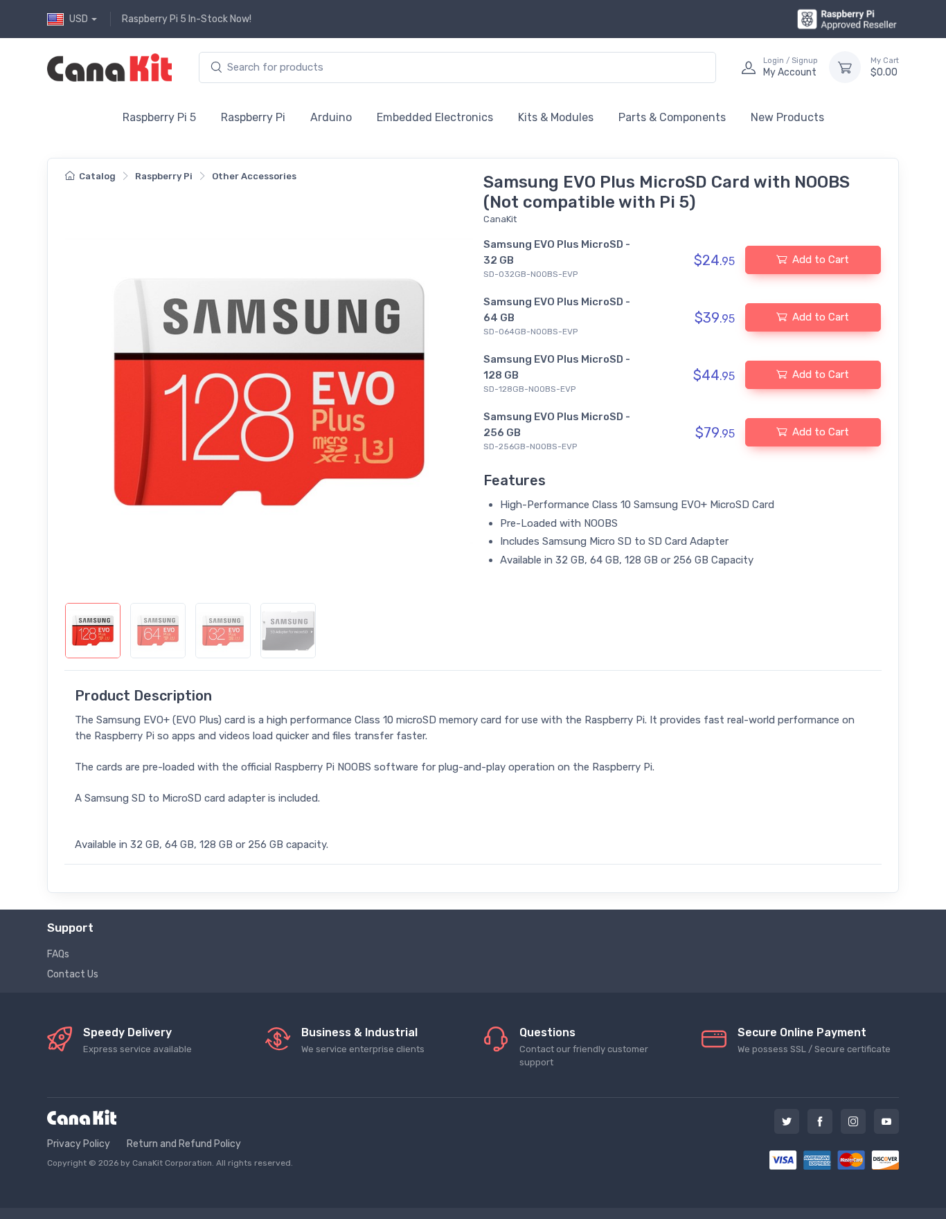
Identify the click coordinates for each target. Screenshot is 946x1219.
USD (78, 19)
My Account (790, 67)
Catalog (97, 176)
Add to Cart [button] (820, 259)
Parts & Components (672, 117)
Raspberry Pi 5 (159, 117)
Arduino (331, 117)
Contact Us (72, 974)
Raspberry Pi (253, 117)
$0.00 (885, 67)
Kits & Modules (556, 117)
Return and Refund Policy (184, 1144)
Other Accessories (254, 176)
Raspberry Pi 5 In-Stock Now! (186, 19)
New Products (787, 117)
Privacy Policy (78, 1144)
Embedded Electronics (435, 117)
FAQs (58, 954)
